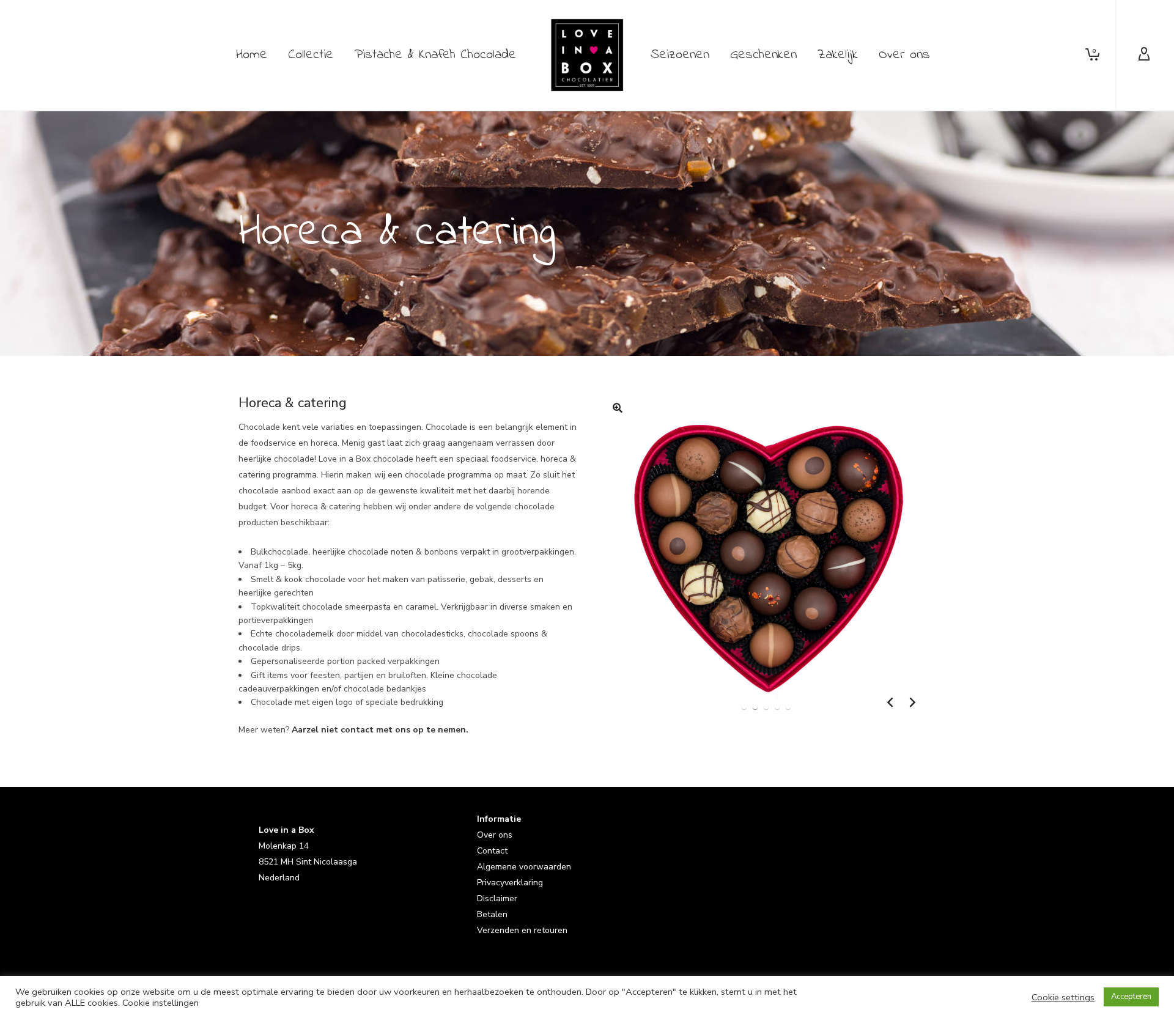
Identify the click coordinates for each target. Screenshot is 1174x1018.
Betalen (492, 914)
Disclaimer (497, 898)
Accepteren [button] (1131, 996)
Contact (492, 851)
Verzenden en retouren (522, 930)
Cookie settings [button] (1063, 997)
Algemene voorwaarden (524, 866)
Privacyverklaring (510, 882)
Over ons (494, 835)
